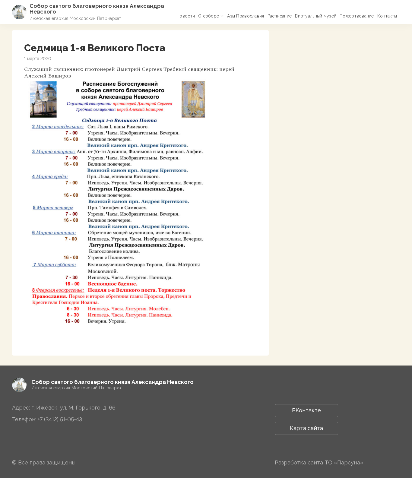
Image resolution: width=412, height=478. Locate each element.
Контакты (387, 16)
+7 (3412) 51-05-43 (60, 419)
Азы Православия (245, 16)
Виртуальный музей (315, 16)
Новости (185, 16)
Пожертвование (357, 16)
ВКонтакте (306, 410)
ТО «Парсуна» (344, 462)
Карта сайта (306, 428)
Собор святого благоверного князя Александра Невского (97, 9)
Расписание (280, 16)
